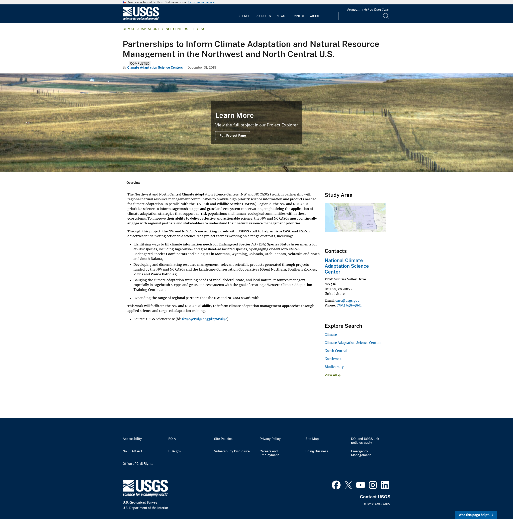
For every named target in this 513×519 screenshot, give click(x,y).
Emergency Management (361, 453)
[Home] (141, 19)
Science (244, 16)
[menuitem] (244, 13)
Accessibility (132, 439)
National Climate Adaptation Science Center (347, 266)
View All (331, 375)
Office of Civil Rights (138, 464)
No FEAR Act (132, 451)
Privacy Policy (270, 439)
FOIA (172, 439)
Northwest (333, 359)
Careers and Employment (269, 453)
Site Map (312, 439)
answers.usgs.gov (377, 503)
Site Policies (223, 439)
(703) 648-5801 (349, 305)
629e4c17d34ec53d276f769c (204, 319)
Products (263, 16)
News (281, 16)
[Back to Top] (498, 504)
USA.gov (174, 451)
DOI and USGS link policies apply (365, 441)
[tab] (133, 182)
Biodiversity (334, 367)
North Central (336, 351)
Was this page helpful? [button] (476, 515)
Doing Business (316, 451)
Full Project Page (232, 135)
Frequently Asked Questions (368, 9)
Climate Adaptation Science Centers (155, 29)
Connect (297, 16)
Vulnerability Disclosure (232, 451)
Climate (331, 335)
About (314, 16)
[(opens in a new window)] (336, 484)
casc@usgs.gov (347, 300)
